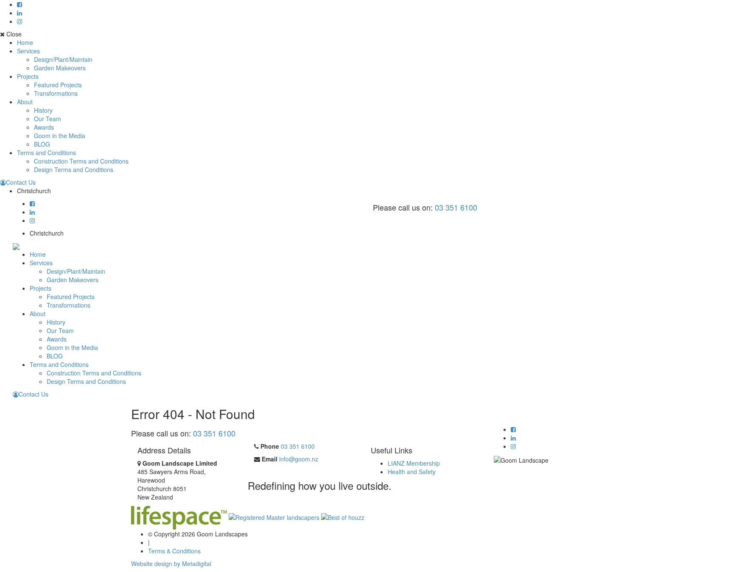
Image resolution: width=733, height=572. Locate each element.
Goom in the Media (59, 135)
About (25, 101)
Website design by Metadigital (171, 563)
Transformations (56, 93)
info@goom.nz (298, 459)
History (43, 110)
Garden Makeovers (60, 68)
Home (25, 42)
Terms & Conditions (174, 551)
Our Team (47, 118)
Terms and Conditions (46, 152)
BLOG (42, 144)
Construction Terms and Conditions (81, 161)
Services (28, 51)
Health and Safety (412, 471)
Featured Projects (58, 85)
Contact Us (21, 182)
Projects (28, 76)
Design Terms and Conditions (73, 169)
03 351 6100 (456, 207)
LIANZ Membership (414, 463)
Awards (44, 127)
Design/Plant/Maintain (63, 59)
